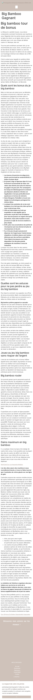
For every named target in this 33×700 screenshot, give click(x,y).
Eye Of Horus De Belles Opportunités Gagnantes (15, 614)
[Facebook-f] (13, 630)
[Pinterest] (20, 630)
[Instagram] (16, 630)
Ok (16, 696)
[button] (16, 7)
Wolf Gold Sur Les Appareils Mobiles (12, 464)
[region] (16, 690)
